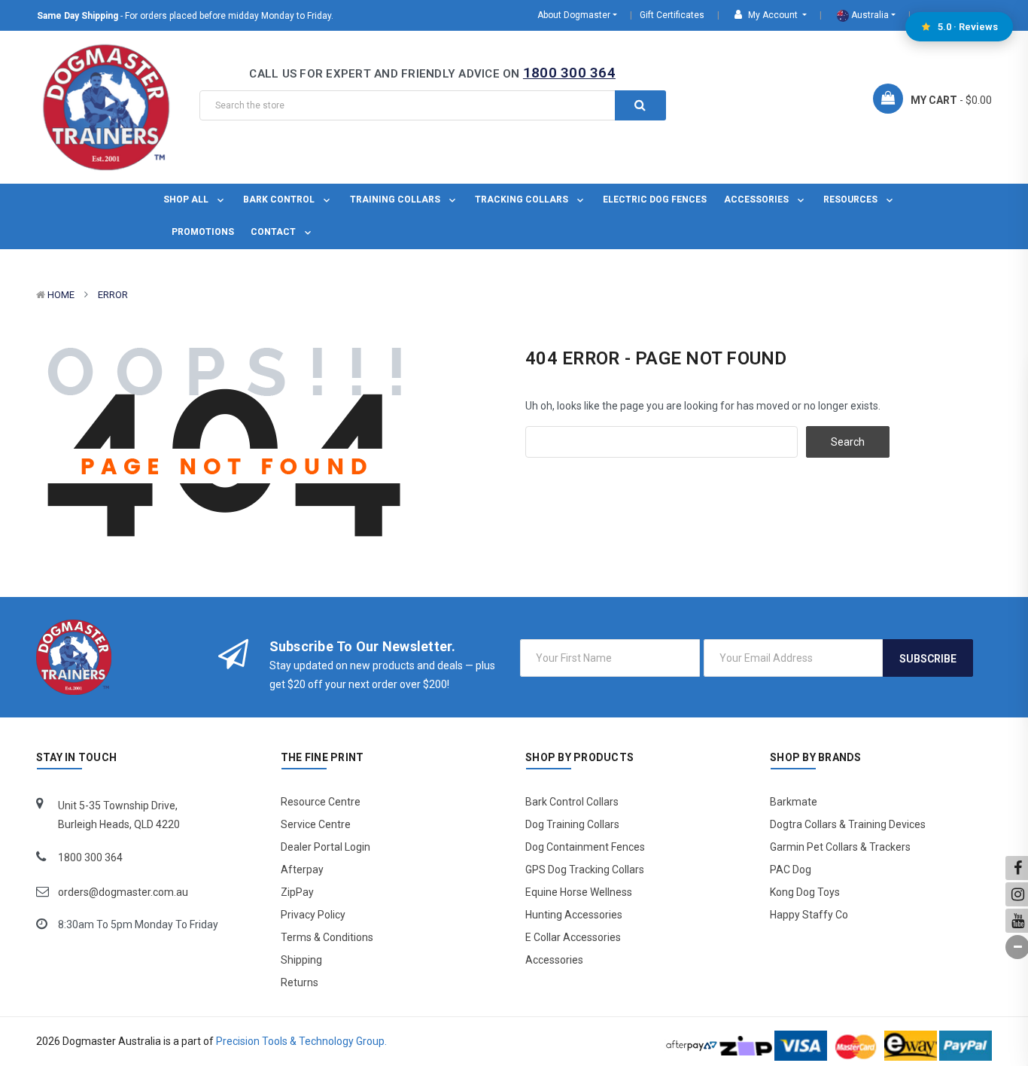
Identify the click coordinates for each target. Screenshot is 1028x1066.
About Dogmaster (573, 15)
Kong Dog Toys (805, 892)
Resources (851, 199)
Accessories (757, 199)
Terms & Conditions (327, 937)
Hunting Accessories (573, 915)
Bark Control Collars (572, 802)
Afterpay (302, 869)
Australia (869, 15)
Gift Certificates (672, 15)
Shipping (301, 960)
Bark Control (280, 199)
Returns (299, 982)
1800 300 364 (569, 72)
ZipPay (297, 892)
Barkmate (793, 802)
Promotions (203, 232)
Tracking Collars (522, 199)
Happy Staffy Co (809, 915)
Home (61, 294)
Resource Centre (320, 802)
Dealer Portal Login (325, 847)
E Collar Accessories (573, 937)
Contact (274, 232)
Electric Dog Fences (655, 199)
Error (113, 294)
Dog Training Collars (572, 824)
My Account (773, 15)
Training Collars (396, 199)
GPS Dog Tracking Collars (584, 869)
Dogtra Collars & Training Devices (848, 824)
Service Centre (316, 824)
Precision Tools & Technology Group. (301, 1041)
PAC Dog (790, 869)
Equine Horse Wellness (578, 892)
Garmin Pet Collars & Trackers (840, 847)
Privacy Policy (313, 915)
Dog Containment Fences (585, 847)
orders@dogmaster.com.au (123, 892)
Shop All (187, 199)
